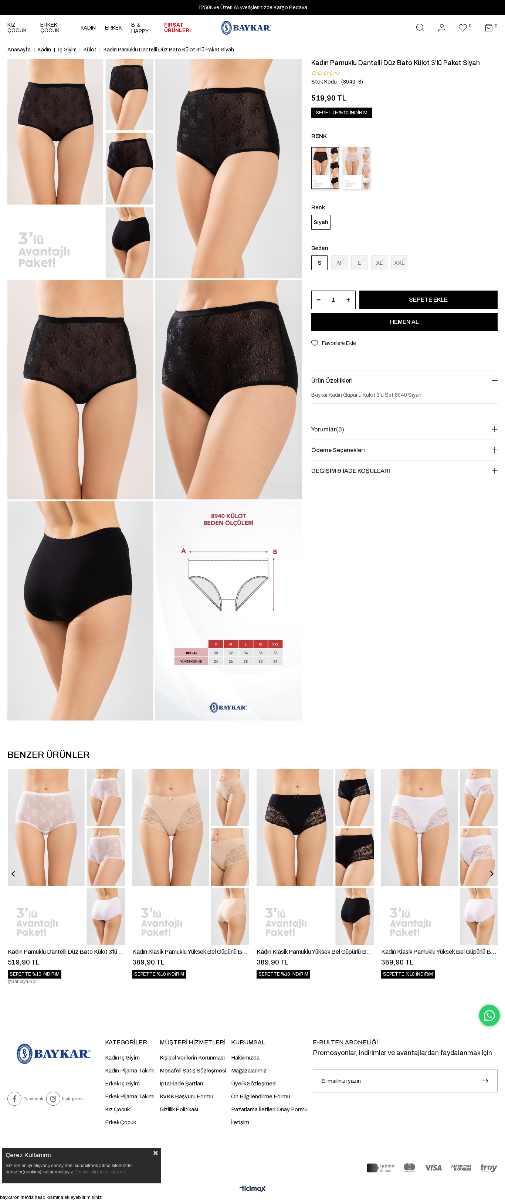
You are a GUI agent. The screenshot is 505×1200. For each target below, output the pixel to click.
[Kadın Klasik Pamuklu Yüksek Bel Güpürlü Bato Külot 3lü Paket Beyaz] (439, 857)
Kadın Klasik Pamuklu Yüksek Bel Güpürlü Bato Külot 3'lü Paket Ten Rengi (191, 952)
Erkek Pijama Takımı (130, 1096)
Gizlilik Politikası (179, 1109)
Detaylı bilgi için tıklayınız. (101, 1171)
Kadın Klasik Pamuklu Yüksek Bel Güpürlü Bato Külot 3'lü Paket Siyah (315, 952)
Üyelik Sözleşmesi (254, 1084)
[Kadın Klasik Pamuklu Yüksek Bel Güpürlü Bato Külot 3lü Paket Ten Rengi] (191, 857)
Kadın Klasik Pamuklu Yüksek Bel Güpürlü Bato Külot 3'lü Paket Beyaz (439, 952)
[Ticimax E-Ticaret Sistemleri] (253, 1189)
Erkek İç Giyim (122, 1084)
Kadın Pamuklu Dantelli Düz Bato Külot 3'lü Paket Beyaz (66, 952)
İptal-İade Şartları (181, 1084)
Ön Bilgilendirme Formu (260, 1096)
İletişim (240, 1122)
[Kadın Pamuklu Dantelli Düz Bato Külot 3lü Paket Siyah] (325, 168)
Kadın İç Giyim (122, 1058)
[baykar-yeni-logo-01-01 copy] (53, 1054)
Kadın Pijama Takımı (130, 1071)
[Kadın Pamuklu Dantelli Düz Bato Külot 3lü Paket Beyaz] (356, 168)
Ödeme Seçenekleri (338, 450)
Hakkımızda (245, 1058)
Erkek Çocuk (120, 1122)
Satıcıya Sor (24, 981)
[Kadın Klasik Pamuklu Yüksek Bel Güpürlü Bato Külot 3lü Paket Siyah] (315, 857)
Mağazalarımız (249, 1071)
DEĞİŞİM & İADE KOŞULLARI (350, 471)
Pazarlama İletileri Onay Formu (269, 1109)
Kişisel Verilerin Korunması (192, 1058)
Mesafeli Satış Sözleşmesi (193, 1071)
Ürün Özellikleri (332, 380)
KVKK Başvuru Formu (186, 1096)
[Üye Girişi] (442, 28)
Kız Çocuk (117, 1109)
